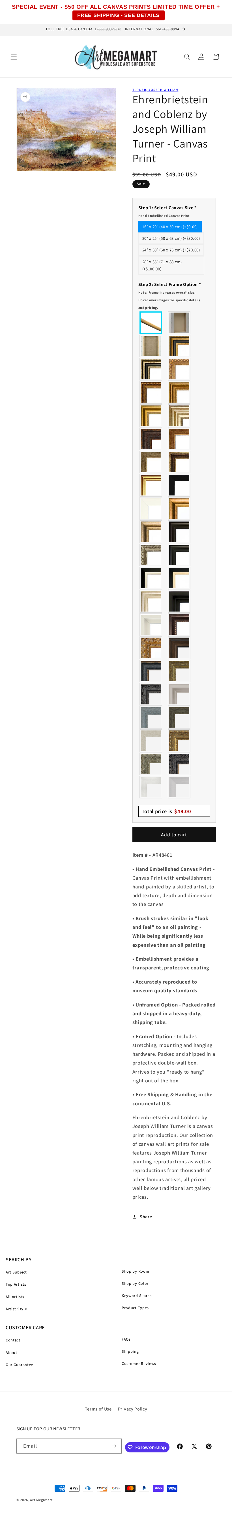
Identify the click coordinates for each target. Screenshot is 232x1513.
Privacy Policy (132, 1409)
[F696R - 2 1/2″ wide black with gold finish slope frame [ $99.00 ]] (179, 578)
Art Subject (16, 1272)
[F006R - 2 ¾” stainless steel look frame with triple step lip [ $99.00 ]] (179, 694)
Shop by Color (135, 1283)
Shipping (130, 1351)
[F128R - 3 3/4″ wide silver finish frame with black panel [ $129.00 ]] (151, 369)
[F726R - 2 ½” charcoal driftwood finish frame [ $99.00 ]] (179, 717)
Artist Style (16, 1308)
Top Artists (16, 1284)
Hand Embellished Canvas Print (164, 215)
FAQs (126, 1339)
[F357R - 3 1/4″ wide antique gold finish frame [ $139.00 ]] (179, 508)
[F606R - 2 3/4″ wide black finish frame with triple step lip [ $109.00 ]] (179, 555)
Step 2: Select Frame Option (169, 295)
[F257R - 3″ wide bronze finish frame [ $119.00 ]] (179, 392)
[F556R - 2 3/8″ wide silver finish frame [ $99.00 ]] (151, 555)
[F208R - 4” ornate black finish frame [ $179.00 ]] (179, 764)
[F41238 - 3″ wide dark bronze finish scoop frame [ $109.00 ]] (179, 624)
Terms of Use (98, 1409)
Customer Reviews (139, 1363)
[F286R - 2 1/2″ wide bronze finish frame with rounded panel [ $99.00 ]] (179, 462)
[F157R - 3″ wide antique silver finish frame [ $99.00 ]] (179, 415)
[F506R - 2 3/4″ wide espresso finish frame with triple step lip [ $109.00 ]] (179, 532)
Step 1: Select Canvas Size (167, 211)
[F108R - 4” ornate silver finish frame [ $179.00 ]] (151, 764)
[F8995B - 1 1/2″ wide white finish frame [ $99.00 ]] (151, 508)
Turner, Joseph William (155, 89)
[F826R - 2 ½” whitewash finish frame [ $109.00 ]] (151, 740)
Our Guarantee (19, 1364)
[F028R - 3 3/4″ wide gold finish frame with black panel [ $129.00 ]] (179, 346)
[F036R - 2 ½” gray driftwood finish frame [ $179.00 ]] (151, 717)
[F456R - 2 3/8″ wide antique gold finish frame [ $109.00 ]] (179, 369)
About (11, 1352)
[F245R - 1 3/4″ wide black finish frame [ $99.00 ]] (179, 485)
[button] (14, 57)
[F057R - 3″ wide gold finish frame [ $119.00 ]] (151, 415)
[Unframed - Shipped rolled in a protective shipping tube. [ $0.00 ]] (151, 323)
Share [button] (146, 1217)
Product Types (135, 1307)
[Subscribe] (114, 1446)
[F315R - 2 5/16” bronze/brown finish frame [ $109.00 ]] (179, 648)
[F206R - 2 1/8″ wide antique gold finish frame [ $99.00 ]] (179, 439)
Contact (13, 1340)
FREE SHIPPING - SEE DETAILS (118, 15)
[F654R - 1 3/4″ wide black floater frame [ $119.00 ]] (179, 601)
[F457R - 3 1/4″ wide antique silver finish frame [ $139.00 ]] (151, 532)
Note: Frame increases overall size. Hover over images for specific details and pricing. (169, 300)
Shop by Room (135, 1271)
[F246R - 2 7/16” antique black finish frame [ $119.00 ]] (151, 694)
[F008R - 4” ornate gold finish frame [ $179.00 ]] (179, 740)
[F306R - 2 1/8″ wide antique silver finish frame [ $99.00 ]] (151, 462)
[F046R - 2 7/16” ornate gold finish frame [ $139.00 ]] (179, 671)
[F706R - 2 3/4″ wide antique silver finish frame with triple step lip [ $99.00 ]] (151, 601)
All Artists (15, 1296)
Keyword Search (137, 1295)
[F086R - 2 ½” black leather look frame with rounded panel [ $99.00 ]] (151, 671)
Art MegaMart (41, 1499)
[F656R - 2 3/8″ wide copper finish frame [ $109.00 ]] (151, 392)
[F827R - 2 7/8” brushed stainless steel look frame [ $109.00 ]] (179, 787)
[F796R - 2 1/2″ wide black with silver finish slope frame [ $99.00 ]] (151, 578)
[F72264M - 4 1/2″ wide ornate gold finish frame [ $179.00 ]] (151, 648)
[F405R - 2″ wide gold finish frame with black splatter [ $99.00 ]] (151, 485)
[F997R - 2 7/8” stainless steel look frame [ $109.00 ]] (151, 787)
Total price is (166, 811)
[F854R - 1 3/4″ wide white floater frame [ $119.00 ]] (151, 624)
